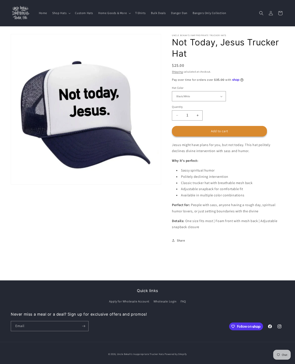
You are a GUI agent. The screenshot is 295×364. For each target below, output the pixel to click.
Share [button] (181, 240)
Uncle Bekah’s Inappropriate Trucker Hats (140, 354)
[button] (61, 12)
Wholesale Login (165, 301)
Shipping (177, 71)
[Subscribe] (83, 326)
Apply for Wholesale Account (129, 301)
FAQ (183, 301)
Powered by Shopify (176, 354)
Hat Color (178, 88)
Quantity (177, 107)
